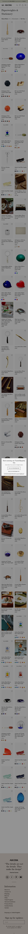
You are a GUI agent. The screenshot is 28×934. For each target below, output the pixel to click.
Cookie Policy (22, 474)
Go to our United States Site (14, 468)
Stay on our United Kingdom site (13, 471)
